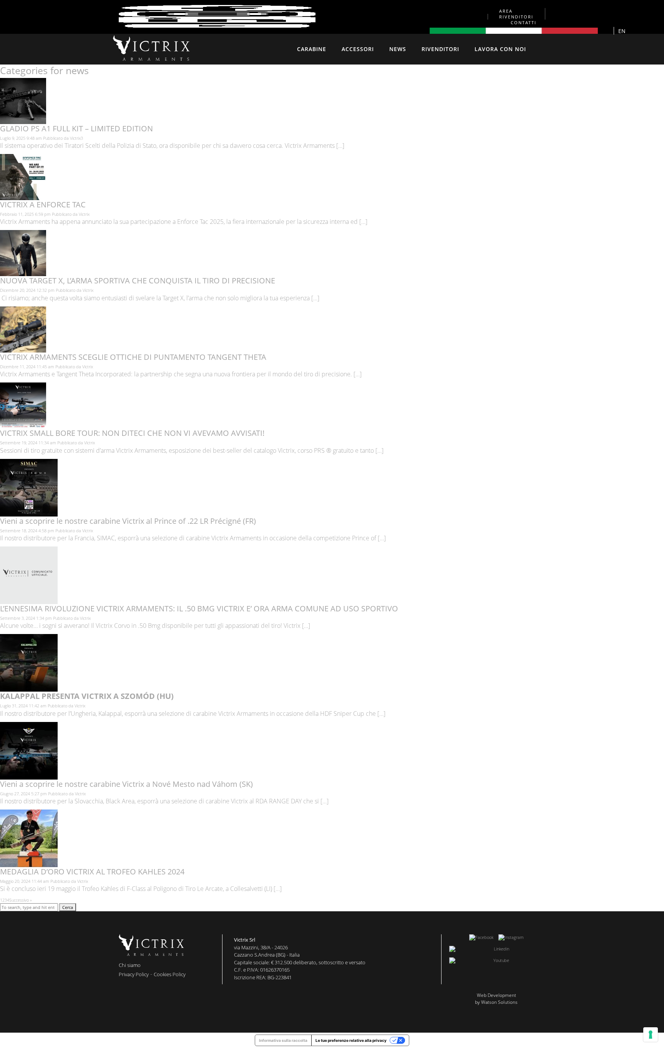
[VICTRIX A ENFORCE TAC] (23, 197)
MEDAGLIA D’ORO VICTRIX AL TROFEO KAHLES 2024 (92, 871)
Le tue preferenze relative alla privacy (351, 1040)
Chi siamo (130, 965)
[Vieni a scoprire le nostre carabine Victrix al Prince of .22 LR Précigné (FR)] (29, 513)
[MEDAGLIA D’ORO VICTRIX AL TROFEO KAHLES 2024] (29, 864)
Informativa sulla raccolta (283, 1040)
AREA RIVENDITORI (516, 14)
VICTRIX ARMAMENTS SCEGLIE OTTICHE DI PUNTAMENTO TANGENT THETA (133, 357)
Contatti (523, 22)
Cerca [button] (67, 907)
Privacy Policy (134, 974)
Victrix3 (76, 138)
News (397, 49)
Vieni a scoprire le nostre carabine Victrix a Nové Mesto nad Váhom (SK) (126, 784)
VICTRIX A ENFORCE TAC (43, 204)
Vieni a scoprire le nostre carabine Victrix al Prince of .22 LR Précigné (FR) (128, 521)
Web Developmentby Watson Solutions (496, 998)
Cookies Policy (170, 974)
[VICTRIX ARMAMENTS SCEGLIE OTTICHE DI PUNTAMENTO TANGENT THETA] (23, 349)
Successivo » (20, 900)
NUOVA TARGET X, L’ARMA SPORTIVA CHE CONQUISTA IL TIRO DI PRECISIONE (138, 280)
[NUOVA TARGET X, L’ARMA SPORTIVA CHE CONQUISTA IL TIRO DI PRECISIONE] (23, 273)
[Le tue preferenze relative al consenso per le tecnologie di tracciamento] (650, 1034)
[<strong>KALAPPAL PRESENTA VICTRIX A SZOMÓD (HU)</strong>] (29, 689)
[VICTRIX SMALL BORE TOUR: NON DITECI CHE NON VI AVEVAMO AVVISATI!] (23, 426)
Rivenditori (440, 49)
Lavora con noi (500, 49)
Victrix (84, 214)
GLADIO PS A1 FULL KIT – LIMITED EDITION (76, 128)
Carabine (311, 49)
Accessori (358, 49)
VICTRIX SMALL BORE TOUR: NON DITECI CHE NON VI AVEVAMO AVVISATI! (132, 433)
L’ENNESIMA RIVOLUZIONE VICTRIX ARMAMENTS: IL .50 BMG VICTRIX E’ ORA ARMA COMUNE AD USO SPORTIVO (199, 608)
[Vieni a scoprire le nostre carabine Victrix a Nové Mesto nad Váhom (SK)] (29, 776)
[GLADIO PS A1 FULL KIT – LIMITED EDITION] (23, 121)
